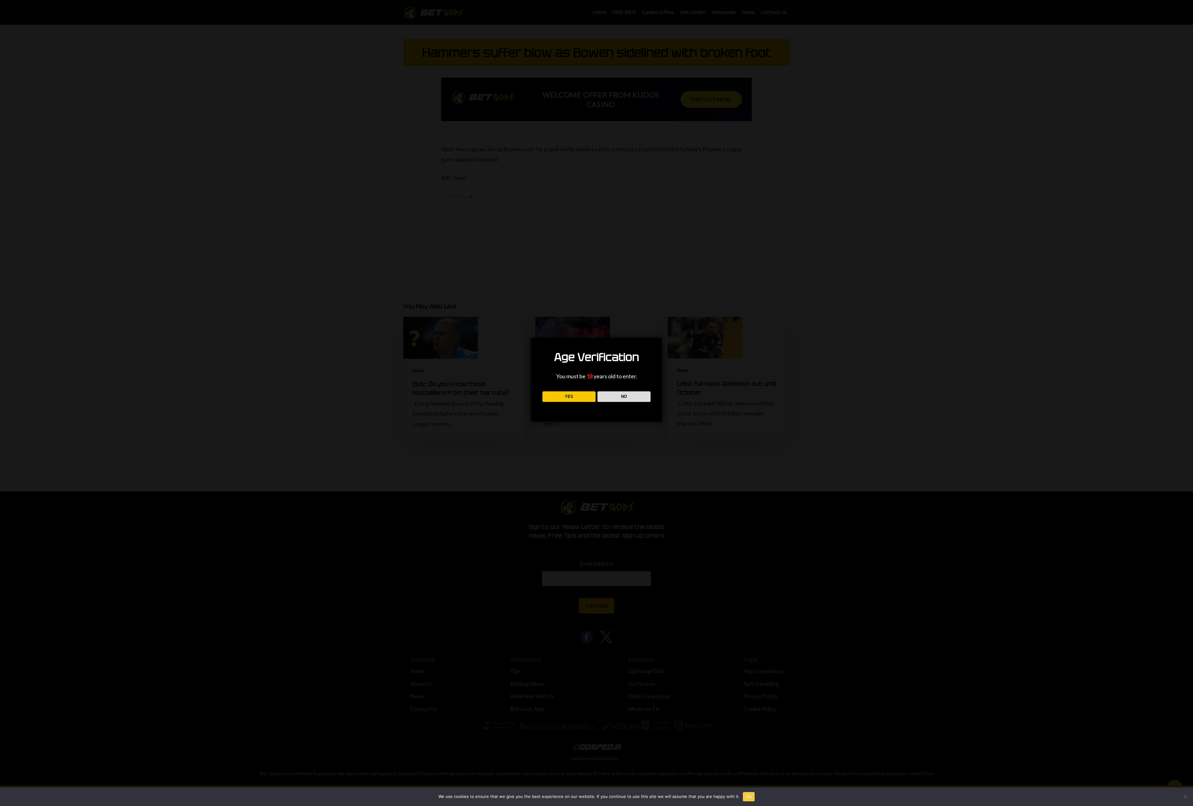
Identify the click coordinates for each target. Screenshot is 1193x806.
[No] (1185, 797)
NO (624, 396)
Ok (749, 796)
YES (569, 396)
